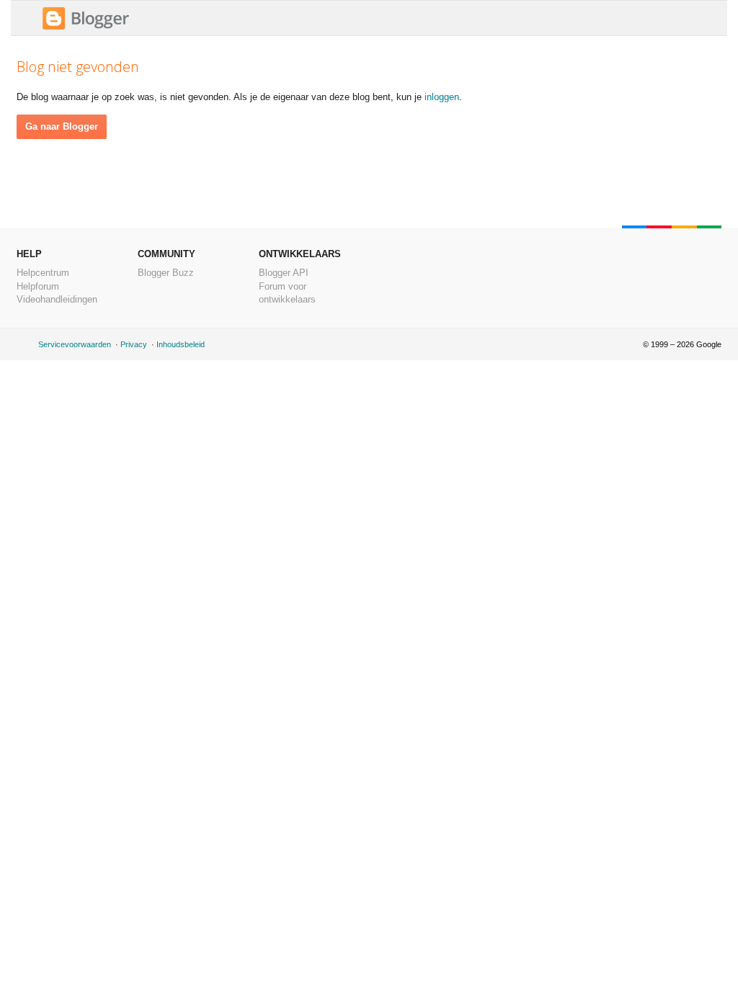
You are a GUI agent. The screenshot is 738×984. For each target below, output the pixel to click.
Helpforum (38, 286)
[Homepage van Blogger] (86, 27)
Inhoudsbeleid (180, 344)
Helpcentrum (43, 272)
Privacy (133, 344)
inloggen (441, 96)
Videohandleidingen (57, 299)
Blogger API (283, 272)
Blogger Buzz (166, 272)
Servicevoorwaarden (74, 344)
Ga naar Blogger (61, 126)
